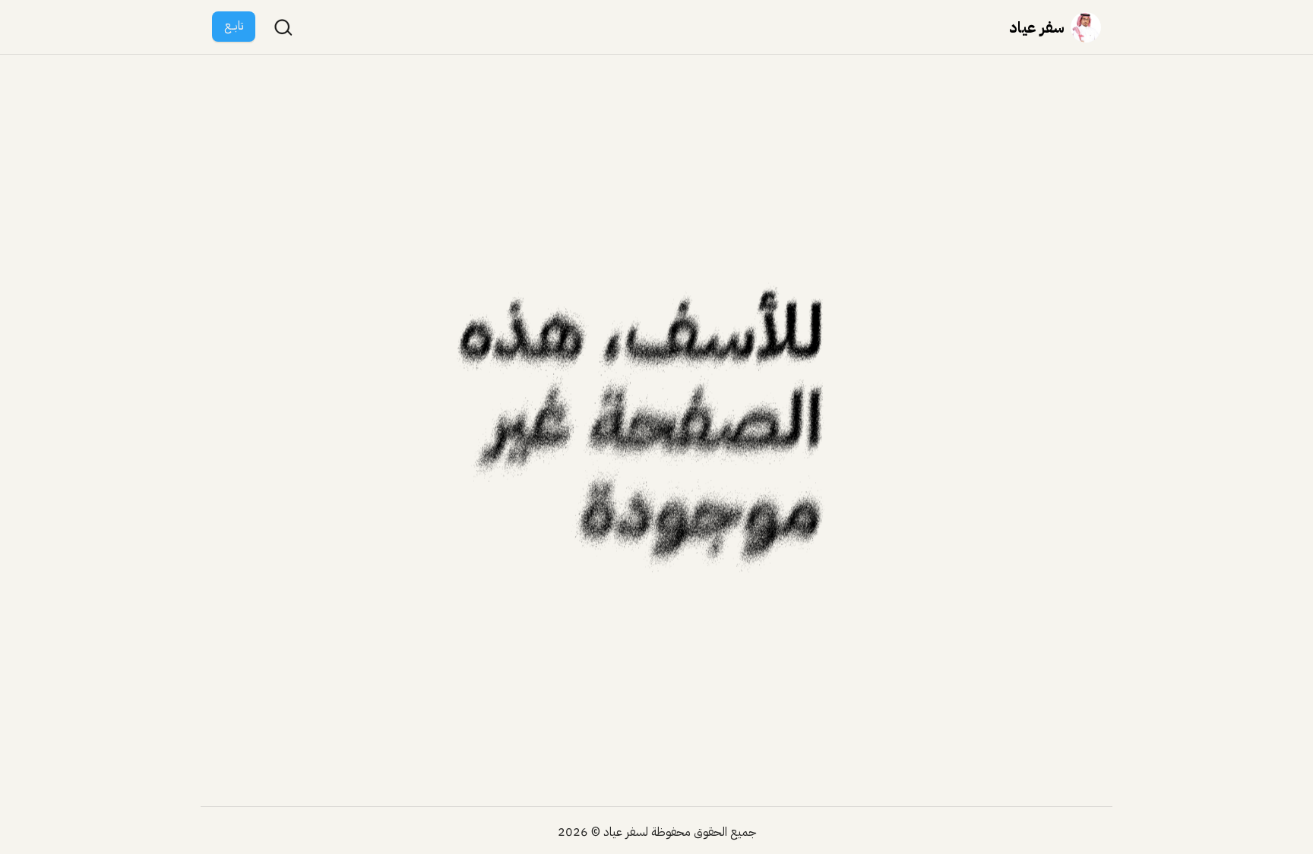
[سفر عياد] (1086, 27)
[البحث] (283, 27)
